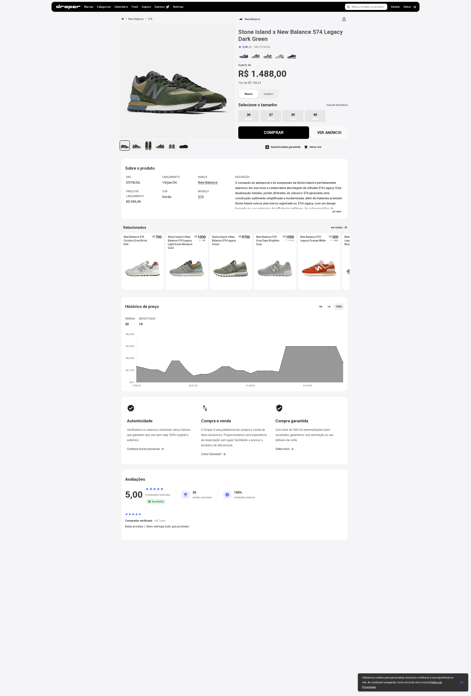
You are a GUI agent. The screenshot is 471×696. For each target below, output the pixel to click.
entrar (410, 7)
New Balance (136, 18)
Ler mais (336, 212)
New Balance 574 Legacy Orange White (313, 238)
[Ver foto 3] (148, 145)
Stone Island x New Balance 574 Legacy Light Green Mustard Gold (180, 240)
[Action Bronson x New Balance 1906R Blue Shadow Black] (243, 56)
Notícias (178, 6)
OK (461, 682)
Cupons (146, 6)
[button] (245, 47)
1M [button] (320, 306)
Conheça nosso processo (145, 449)
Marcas (88, 6)
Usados (268, 93)
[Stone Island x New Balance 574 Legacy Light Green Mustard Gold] (255, 56)
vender (395, 6)
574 (150, 18)
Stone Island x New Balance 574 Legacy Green (224, 240)
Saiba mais (284, 449)
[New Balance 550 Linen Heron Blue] (279, 56)
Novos (249, 93)
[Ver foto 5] (172, 145)
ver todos (339, 227)
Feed (135, 6)
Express (162, 7)
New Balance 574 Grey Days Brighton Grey (267, 240)
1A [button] (328, 306)
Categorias (104, 6)
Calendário (121, 6)
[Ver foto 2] (136, 145)
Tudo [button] (339, 306)
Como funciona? (213, 454)
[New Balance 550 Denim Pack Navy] (291, 56)
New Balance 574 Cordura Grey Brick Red (135, 240)
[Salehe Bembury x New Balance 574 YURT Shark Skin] (267, 56)
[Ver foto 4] (160, 145)
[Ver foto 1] (125, 145)
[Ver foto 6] (183, 145)
